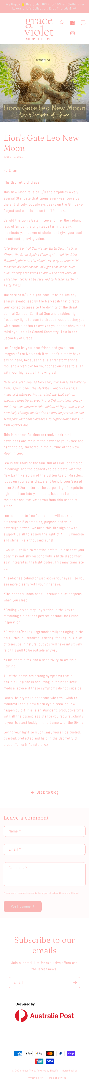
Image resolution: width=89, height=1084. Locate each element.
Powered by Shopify (47, 1071)
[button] (6, 28)
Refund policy (69, 1070)
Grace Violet (29, 1071)
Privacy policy (35, 1077)
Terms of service (56, 1077)
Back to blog (48, 792)
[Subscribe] (75, 982)
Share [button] (13, 170)
